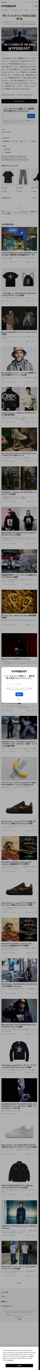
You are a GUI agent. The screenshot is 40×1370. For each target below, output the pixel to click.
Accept (19, 1365)
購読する (19, 694)
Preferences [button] (10, 1360)
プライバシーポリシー (14, 689)
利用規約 (31, 688)
